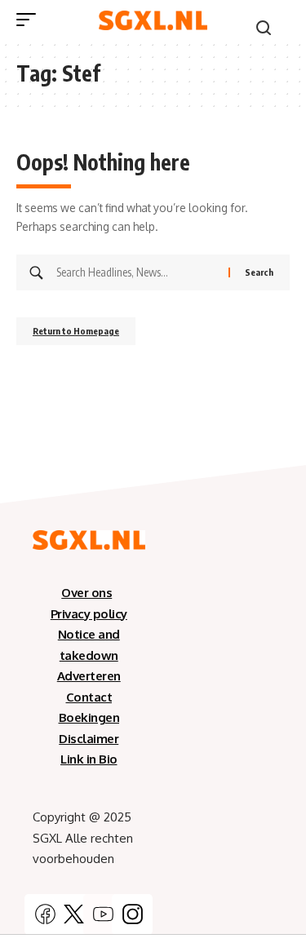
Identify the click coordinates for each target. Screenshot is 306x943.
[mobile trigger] (30, 19)
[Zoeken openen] (264, 28)
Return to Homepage (76, 330)
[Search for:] (136, 272)
